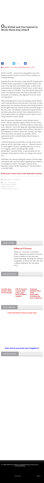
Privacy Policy (20, 466)
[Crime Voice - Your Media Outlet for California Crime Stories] (20, 452)
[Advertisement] (22, 216)
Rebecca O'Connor (23, 248)
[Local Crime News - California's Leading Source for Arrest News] (20, 420)
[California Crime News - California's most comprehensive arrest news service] (20, 436)
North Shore (11, 185)
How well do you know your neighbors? (22, 348)
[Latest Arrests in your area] (22, 315)
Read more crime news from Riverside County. (21, 173)
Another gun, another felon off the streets (6, 291)
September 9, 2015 (28, 67)
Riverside (16, 180)
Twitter (38, 476)
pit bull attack (12, 189)
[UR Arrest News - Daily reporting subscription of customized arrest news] (20, 443)
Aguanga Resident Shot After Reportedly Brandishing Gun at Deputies (36, 293)
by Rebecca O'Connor (10, 67)
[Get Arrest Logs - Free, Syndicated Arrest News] (20, 429)
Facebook (18, 476)
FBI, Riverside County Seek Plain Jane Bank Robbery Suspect (21, 292)
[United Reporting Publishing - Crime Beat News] (20, 411)
